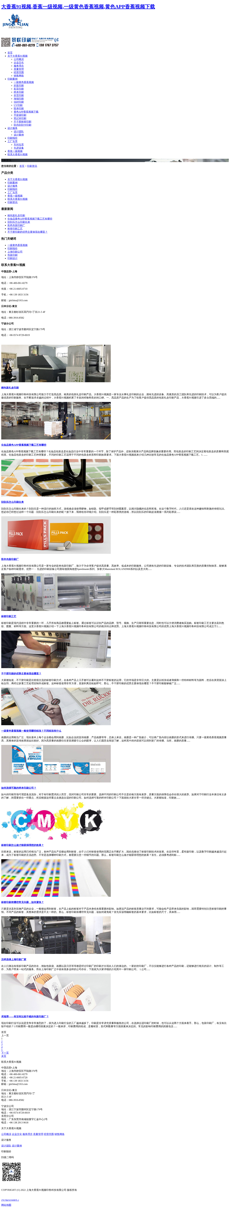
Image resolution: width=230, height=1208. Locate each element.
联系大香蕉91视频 (18, 154)
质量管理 (19, 69)
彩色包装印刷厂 (16, 225)
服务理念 (19, 65)
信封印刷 (19, 102)
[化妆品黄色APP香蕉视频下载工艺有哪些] (56, 438)
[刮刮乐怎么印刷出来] (56, 495)
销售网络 (19, 75)
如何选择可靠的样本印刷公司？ (18, 788)
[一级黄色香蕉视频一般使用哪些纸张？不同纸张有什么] (56, 724)
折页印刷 (19, 95)
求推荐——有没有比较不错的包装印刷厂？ (25, 1016)
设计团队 (19, 131)
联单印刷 (19, 108)
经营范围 (19, 72)
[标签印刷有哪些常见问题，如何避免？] (56, 896)
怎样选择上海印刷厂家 (13, 959)
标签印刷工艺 (15, 228)
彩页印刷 (19, 88)
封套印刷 (19, 85)
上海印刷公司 (15, 251)
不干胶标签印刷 (22, 121)
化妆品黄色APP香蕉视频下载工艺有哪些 (30, 218)
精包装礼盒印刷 (16, 215)
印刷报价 (13, 138)
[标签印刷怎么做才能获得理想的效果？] (56, 838)
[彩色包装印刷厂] (56, 553)
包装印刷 (13, 255)
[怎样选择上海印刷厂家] (56, 953)
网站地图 (6, 1205)
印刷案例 (13, 79)
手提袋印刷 (20, 115)
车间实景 (19, 144)
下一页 (5, 1052)
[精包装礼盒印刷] (56, 381)
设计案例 (19, 134)
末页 (3, 1056)
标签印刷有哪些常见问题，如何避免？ (22, 902)
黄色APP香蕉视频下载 (26, 111)
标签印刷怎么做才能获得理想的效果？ (22, 845)
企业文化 (19, 62)
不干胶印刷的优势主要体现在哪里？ (21, 673)
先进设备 (19, 148)
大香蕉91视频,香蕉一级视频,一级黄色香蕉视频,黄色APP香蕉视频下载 (78, 6)
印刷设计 (13, 258)
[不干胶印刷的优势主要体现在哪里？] (56, 667)
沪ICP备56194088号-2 (10, 1200)
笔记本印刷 (20, 118)
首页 (10, 52)
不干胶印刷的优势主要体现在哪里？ (28, 232)
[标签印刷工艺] (56, 610)
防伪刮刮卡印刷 (22, 125)
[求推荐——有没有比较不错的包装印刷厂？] (56, 1010)
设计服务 (13, 128)
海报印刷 (19, 98)
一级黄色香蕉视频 (24, 82)
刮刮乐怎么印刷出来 (19, 222)
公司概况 (19, 59)
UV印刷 (18, 105)
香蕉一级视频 (15, 151)
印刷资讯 (32, 166)
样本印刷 (19, 92)
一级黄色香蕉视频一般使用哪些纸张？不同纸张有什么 (31, 730)
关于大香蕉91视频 (18, 56)
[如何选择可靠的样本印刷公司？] (56, 781)
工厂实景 (13, 141)
